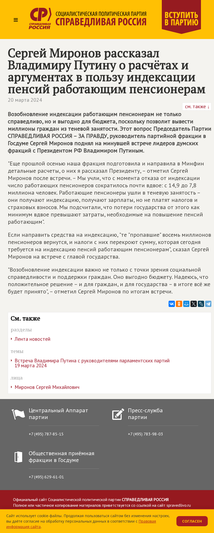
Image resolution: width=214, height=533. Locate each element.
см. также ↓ (197, 106)
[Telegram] (208, 304)
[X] (194, 304)
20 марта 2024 (25, 100)
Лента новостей (32, 339)
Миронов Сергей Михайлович (47, 387)
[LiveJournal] (201, 304)
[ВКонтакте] (172, 304)
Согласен (192, 521)
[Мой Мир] (186, 304)
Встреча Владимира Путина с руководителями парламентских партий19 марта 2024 (92, 363)
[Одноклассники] (179, 304)
